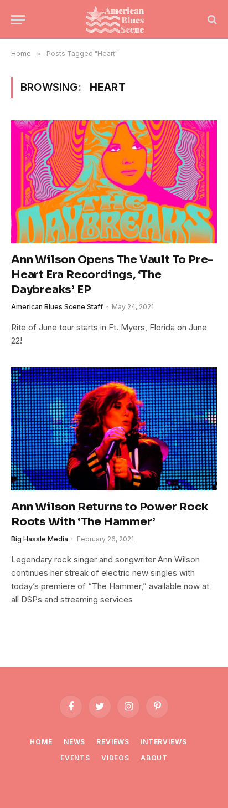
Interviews (163, 742)
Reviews (112, 742)
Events (75, 758)
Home (41, 742)
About (154, 758)
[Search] (211, 19)
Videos (115, 758)
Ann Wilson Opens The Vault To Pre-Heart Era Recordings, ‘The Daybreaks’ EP (112, 274)
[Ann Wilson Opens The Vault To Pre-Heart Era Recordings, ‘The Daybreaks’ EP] (114, 181)
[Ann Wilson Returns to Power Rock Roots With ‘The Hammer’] (114, 428)
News (74, 742)
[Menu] (18, 19)
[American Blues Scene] (117, 19)
